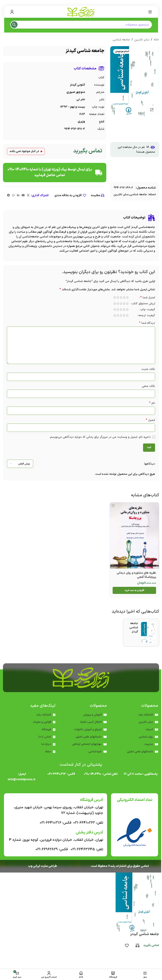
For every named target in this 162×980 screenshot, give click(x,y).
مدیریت (148, 744)
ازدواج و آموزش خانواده (88, 729)
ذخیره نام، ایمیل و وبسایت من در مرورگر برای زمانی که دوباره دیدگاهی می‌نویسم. (100, 437)
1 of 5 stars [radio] (127, 297)
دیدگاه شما (147, 323)
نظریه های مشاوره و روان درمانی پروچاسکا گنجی (136, 575)
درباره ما (46, 744)
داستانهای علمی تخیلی (89, 737)
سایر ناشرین (141, 39)
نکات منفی (148, 386)
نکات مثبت (148, 369)
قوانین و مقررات (42, 722)
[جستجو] (14, 24)
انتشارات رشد (43, 715)
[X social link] (28, 195)
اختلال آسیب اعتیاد (91, 722)
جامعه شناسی (121, 39)
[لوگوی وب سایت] (81, 11)
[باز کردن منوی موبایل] (150, 12)
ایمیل (150, 420)
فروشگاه (46, 729)
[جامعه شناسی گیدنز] (148, 632)
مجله (48, 751)
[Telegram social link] (8, 195)
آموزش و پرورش (92, 715)
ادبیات (149, 729)
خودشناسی (95, 751)
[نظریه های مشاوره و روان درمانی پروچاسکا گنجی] (134, 535)
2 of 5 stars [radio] (124, 297)
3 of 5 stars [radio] (120, 297)
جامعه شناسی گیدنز (133, 627)
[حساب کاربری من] (12, 12)
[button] (134, 590)
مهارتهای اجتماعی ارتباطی (87, 744)
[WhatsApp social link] (13, 195)
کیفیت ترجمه (146, 316)
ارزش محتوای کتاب (143, 304)
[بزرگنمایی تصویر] (151, 109)
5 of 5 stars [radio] (114, 297)
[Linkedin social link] (18, 195)
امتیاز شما (147, 298)
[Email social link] (23, 195)
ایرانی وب (34, 866)
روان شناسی (146, 737)
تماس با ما (45, 737)
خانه (156, 39)
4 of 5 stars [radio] (117, 297)
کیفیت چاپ (147, 310)
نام (152, 403)
